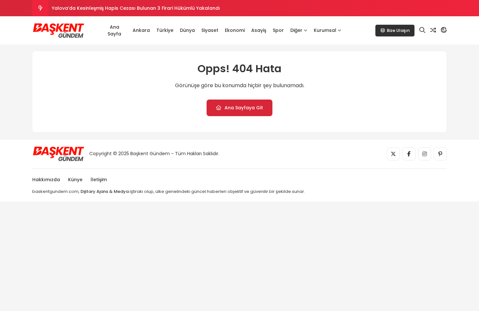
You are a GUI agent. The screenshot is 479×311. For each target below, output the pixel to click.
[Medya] (393, 153)
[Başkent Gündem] (58, 30)
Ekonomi (235, 30)
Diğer (296, 30)
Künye (75, 179)
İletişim (99, 179)
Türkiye (164, 30)
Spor (278, 30)
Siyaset (209, 30)
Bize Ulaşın (398, 30)
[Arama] (422, 30)
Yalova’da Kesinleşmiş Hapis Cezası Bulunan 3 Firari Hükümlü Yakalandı (136, 8)
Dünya (187, 30)
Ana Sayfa (114, 30)
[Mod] (444, 30)
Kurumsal (325, 30)
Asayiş (258, 30)
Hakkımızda (46, 179)
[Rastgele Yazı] (433, 30)
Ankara (141, 30)
